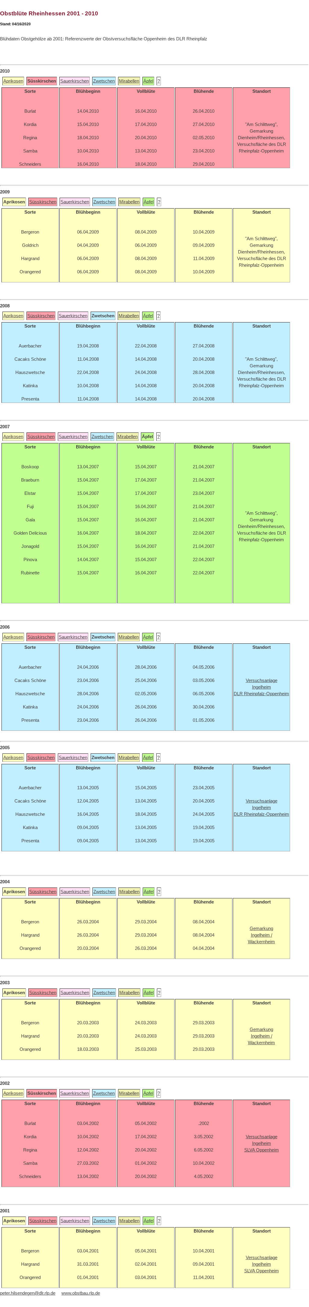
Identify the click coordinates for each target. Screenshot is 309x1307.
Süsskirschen (42, 202)
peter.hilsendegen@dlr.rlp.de (27, 1293)
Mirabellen (129, 81)
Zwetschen (104, 81)
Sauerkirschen (74, 81)
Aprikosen (13, 81)
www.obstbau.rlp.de (80, 1293)
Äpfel (148, 81)
